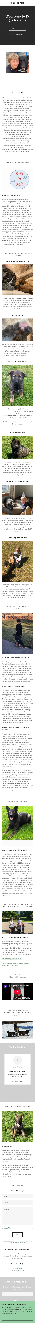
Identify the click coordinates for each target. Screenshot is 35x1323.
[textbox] (17, 1196)
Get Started (17, 28)
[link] (17, 2)
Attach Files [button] (7, 1228)
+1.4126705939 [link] (17, 34)
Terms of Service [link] (19, 1242)
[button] (3, 1228)
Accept (17, 1318)
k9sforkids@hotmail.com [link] (17, 1270)
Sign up (17, 1300)
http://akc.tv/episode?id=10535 (12, 959)
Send (17, 1235)
